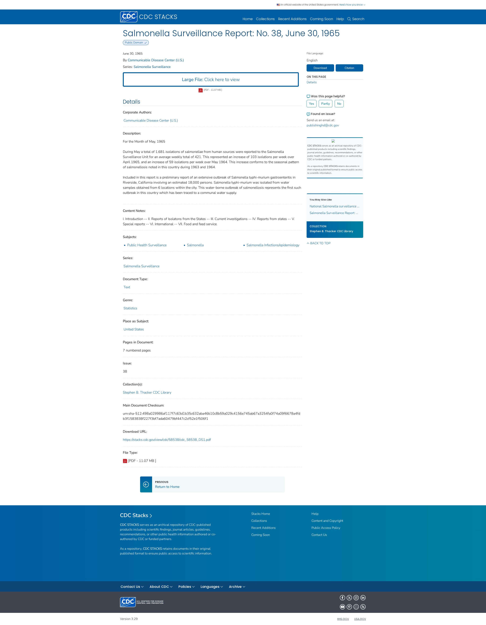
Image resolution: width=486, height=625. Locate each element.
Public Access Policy (326, 528)
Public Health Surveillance (146, 245)
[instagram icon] (356, 598)
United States (134, 329)
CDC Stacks (134, 515)
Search (358, 19)
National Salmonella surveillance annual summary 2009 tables (335, 206)
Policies (184, 586)
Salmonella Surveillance (152, 66)
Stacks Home (260, 514)
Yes (311, 103)
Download (320, 68)
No (339, 103)
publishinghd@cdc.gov (323, 125)
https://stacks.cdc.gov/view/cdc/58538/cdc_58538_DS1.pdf (167, 439)
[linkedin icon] (363, 598)
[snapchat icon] (356, 607)
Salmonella (195, 245)
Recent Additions (292, 19)
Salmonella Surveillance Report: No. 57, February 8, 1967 (335, 213)
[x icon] (349, 598)
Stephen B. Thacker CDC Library (147, 392)
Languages (210, 586)
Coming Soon (321, 19)
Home (248, 19)
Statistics (130, 308)
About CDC (159, 586)
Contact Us (319, 535)
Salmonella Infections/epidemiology (273, 245)
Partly (325, 103)
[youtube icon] (342, 607)
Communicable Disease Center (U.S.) (156, 60)
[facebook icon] (342, 598)
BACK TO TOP (320, 243)
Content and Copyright (327, 521)
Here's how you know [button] (351, 4)
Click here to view (211, 79)
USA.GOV (360, 619)
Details (312, 82)
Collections (265, 19)
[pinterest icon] (349, 607)
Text (127, 287)
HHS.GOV (343, 619)
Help (340, 19)
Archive (235, 586)
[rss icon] (363, 607)
